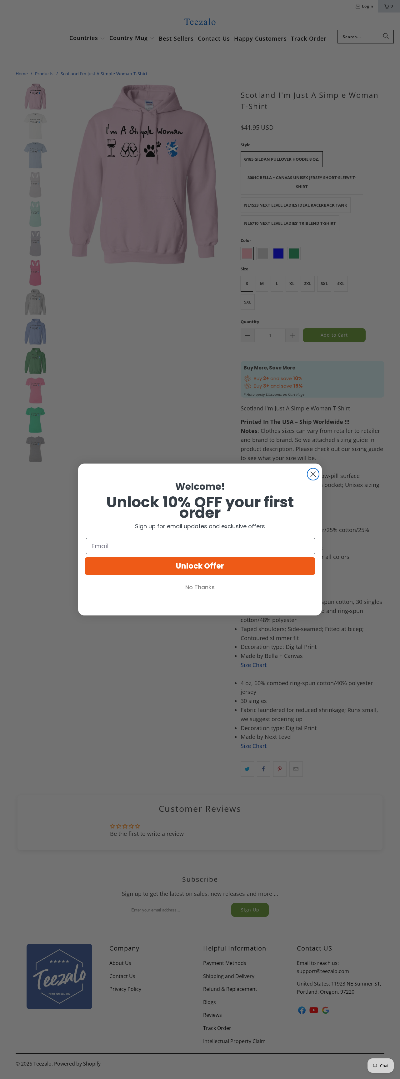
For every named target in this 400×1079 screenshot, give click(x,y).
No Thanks (200, 587)
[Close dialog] (313, 474)
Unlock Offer (200, 566)
